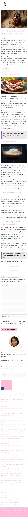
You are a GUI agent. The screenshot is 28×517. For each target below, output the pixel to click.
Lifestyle (21, 33)
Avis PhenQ (4, 497)
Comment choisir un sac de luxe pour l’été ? (13, 429)
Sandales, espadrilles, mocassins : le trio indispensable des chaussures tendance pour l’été (13, 420)
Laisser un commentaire (7, 33)
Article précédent (14, 266)
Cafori (23, 112)
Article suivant (14, 270)
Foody (16, 33)
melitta (7, 176)
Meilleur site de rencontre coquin (10, 502)
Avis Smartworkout (6, 490)
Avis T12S (3, 492)
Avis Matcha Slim (5, 495)
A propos (11, 369)
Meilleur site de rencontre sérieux (10, 499)
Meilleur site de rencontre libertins (10, 504)
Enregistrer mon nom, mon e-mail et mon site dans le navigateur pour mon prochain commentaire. (13, 323)
